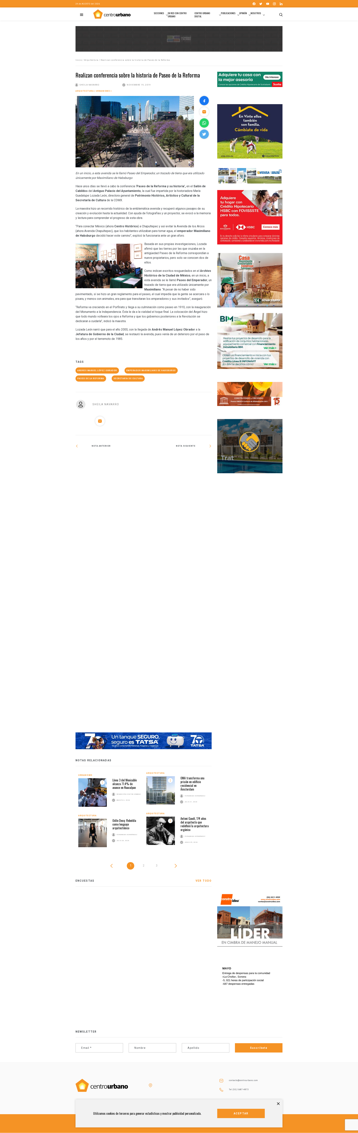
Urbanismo (103, 91)
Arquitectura (91, 60)
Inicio (79, 60)
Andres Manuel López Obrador (97, 370)
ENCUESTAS (85, 880)
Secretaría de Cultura (128, 378)
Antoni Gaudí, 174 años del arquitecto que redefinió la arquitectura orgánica (194, 824)
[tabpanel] (144, 812)
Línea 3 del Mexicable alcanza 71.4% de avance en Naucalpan (124, 784)
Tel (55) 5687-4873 (239, 1089)
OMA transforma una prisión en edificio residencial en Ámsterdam (192, 783)
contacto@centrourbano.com (243, 1080)
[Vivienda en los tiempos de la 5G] (178, 457)
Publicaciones (228, 13)
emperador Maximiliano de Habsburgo (151, 370)
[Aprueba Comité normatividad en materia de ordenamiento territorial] (110, 592)
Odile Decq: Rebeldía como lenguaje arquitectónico (124, 824)
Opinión (243, 13)
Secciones (159, 13)
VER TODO (204, 880)
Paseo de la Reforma (90, 378)
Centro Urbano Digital (202, 15)
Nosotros (256, 13)
